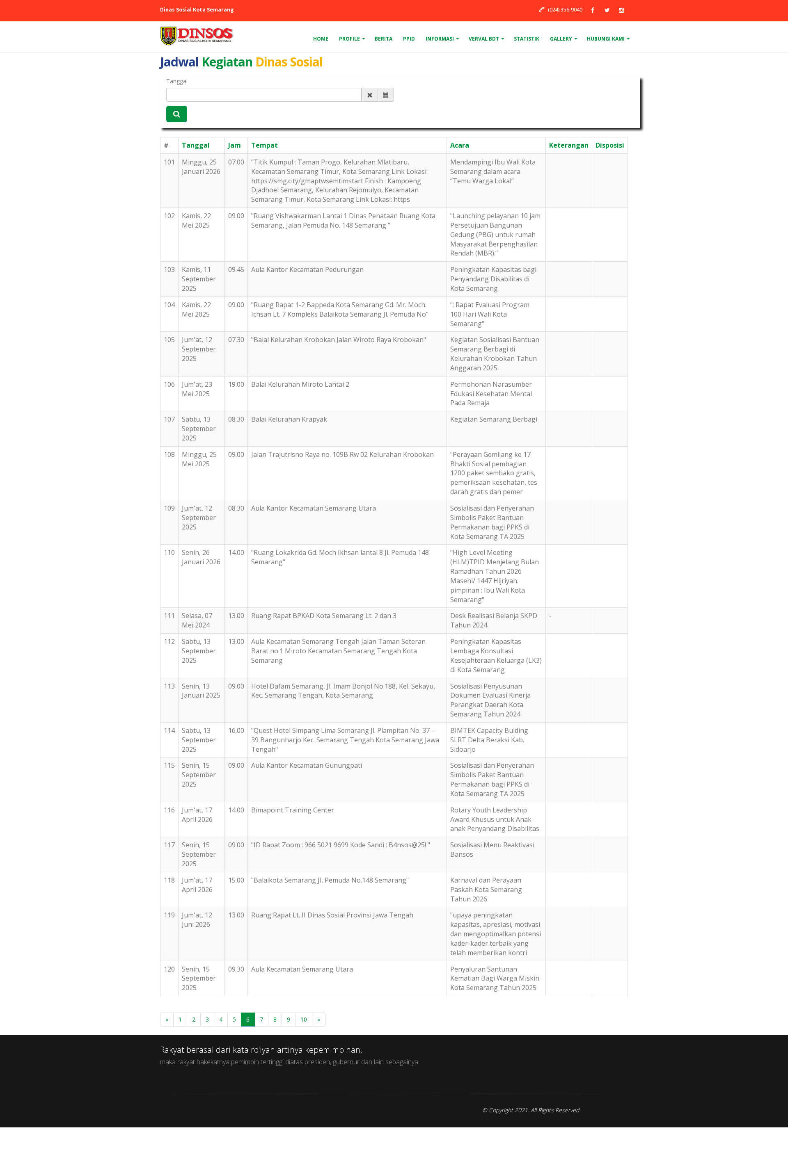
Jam (234, 145)
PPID (409, 38)
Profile (349, 38)
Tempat (264, 145)
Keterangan (569, 145)
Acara (459, 145)
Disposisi (610, 145)
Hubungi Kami (606, 38)
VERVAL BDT (484, 38)
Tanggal (177, 81)
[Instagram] (621, 10)
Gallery (561, 38)
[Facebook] (592, 10)
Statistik (526, 38)
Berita (383, 38)
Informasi (440, 38)
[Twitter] (607, 10)
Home (320, 38)
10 (303, 1019)
